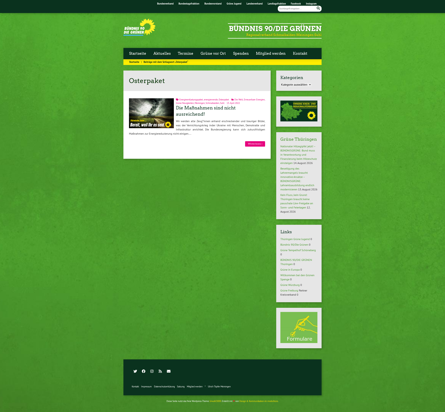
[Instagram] (151, 371)
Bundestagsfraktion (189, 3)
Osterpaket (224, 99)
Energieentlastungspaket (191, 99)
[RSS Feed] (160, 371)
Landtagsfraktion (277, 3)
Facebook (296, 3)
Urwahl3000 (215, 401)
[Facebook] (143, 371)
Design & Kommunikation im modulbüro (258, 401)
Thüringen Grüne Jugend (295, 239)
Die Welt (238, 99)
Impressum (146, 386)
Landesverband (254, 3)
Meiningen (200, 103)
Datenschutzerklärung (164, 386)
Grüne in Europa (290, 269)
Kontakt (300, 53)
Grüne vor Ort (213, 53)
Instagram (311, 3)
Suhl (222, 103)
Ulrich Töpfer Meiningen (219, 386)
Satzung (181, 386)
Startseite (137, 53)
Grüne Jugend (234, 3)
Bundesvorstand (213, 3)
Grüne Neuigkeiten (185, 103)
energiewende (211, 99)
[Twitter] (135, 371)
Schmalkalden (212, 103)
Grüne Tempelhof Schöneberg (298, 250)
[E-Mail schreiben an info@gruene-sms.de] (168, 371)
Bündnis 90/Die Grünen (275, 28)
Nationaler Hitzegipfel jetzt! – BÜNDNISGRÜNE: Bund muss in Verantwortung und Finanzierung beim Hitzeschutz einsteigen (298, 155)
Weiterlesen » (255, 143)
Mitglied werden (271, 53)
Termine (185, 53)
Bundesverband (165, 3)
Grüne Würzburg (290, 285)
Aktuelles (162, 53)
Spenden (241, 53)
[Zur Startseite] (139, 34)
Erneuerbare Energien (254, 99)
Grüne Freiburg (289, 290)
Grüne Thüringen (298, 139)
